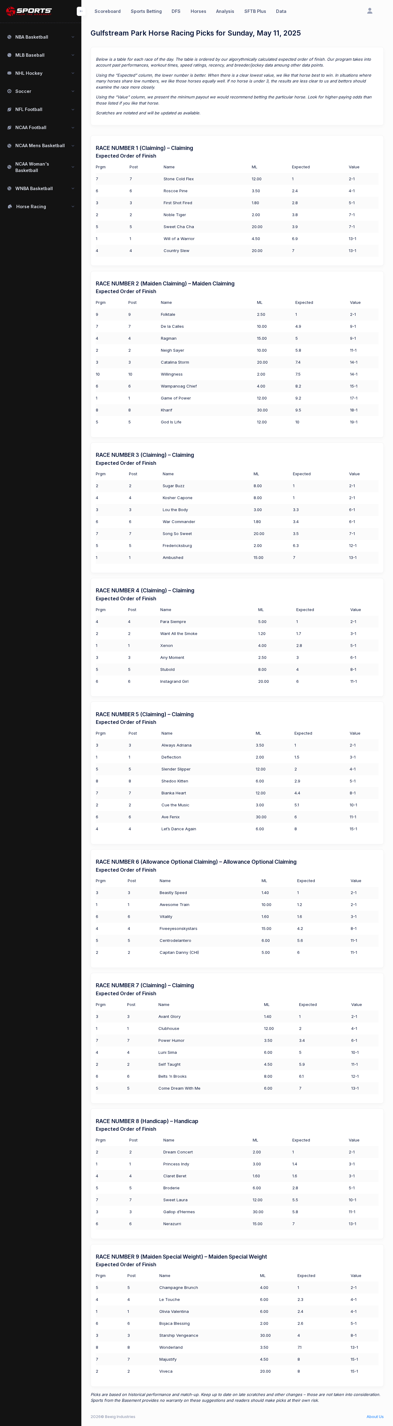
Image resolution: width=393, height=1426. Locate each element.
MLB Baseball (30, 55)
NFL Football (28, 109)
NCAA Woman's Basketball (32, 167)
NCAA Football (30, 127)
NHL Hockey (28, 73)
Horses (198, 11)
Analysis (225, 11)
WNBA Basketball (34, 188)
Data (281, 11)
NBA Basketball (31, 37)
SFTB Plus (255, 11)
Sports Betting (146, 11)
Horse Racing (31, 206)
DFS (176, 11)
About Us (375, 1416)
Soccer (23, 91)
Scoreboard (108, 11)
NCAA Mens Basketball (40, 145)
